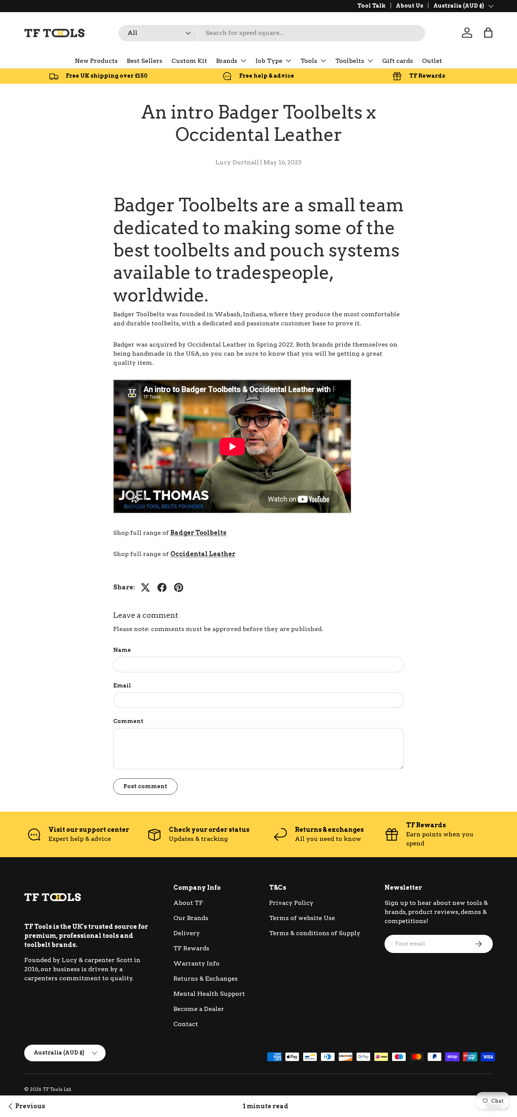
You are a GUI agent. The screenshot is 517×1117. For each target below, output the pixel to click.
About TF (188, 902)
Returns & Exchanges (205, 978)
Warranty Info (196, 963)
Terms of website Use (302, 918)
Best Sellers (144, 60)
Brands (226, 60)
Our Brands (190, 918)
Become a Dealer (198, 1008)
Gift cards (397, 60)
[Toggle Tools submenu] (323, 60)
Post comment (145, 786)
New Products (96, 60)
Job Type (268, 60)
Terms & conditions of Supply (314, 933)
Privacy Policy (291, 902)
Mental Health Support (209, 993)
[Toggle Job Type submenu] (288, 60)
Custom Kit (189, 60)
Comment (128, 721)
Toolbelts (349, 60)
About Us (409, 5)
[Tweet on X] (145, 587)
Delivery (186, 933)
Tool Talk (371, 5)
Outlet (432, 60)
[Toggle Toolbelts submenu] (370, 60)
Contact (185, 1024)
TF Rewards (191, 948)
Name (122, 650)
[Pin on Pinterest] (178, 587)
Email (122, 685)
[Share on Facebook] (162, 587)
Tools (309, 60)
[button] (488, 32)
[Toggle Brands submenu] (243, 60)
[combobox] (271, 33)
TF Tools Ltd (57, 1089)
